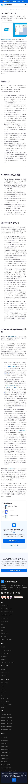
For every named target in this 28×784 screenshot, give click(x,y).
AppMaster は (12, 336)
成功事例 (3, 627)
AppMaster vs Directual (6, 723)
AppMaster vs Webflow (6, 717)
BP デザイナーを (11, 385)
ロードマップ (4, 695)
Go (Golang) (22, 430)
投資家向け (3, 659)
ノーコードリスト (5, 698)
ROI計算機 (3, 692)
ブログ (2, 685)
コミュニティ (4, 669)
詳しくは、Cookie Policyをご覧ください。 (15, 776)
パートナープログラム (6, 650)
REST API (6, 374)
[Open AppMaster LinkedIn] (13, 593)
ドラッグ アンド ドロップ (12, 387)
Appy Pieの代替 (4, 749)
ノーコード (10, 468)
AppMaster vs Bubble (6, 720)
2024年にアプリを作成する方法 (8, 771)
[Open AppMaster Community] (2, 593)
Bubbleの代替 (4, 740)
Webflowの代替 (5, 758)
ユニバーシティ (4, 682)
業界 (2, 624)
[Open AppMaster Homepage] (14, 581)
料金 (2, 630)
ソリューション (4, 621)
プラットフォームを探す (6, 704)
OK (14, 780)
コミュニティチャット (6, 672)
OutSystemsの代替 (5, 752)
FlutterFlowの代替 (5, 764)
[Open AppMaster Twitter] (10, 593)
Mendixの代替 (4, 755)
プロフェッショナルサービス (7, 662)
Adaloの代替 (4, 761)
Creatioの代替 (4, 746)
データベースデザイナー (6, 608)
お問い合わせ (4, 656)
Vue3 (5, 392)
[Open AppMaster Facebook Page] (8, 593)
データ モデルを (12, 366)
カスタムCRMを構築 (6, 767)
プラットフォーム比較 (6, 639)
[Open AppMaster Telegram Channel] (5, 593)
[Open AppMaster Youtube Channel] (16, 593)
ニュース (3, 689)
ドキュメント (4, 675)
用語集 (2, 707)
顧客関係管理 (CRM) (6, 39)
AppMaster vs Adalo (6, 714)
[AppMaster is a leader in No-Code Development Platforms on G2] (2, 597)
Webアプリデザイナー (6, 614)
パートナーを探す (5, 653)
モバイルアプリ (4, 605)
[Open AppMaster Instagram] (19, 593)
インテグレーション (5, 618)
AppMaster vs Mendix (6, 726)
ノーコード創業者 (5, 701)
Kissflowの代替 (4, 743)
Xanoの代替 (4, 737)
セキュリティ (4, 636)
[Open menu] (25, 4)
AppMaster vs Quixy (6, 729)
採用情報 (3, 647)
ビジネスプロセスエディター (7, 611)
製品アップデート (5, 633)
